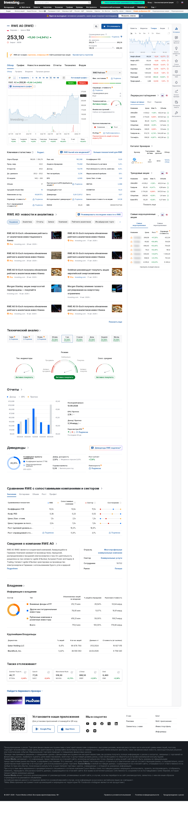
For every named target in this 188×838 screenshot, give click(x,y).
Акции (8, 11)
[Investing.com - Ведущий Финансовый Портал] (14, 2)
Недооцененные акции (160, 11)
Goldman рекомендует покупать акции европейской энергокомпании (88, 272)
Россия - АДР (79, 11)
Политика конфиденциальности (147, 795)
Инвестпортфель (163, 726)
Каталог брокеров (140, 146)
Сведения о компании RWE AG (30, 543)
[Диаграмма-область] (14, 77)
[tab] (13, 339)
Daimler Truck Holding (17, 672)
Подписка (115, 37)
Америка (89, 11)
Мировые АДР (67, 11)
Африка (128, 11)
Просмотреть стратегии (83, 55)
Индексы (143, 28)
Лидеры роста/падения (143, 95)
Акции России (32, 11)
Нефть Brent (135, 56)
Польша (118, 568)
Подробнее (12, 568)
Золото (133, 65)
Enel (104, 672)
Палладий (134, 77)
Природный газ (136, 81)
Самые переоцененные (160, 224)
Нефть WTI (134, 61)
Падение (158, 102)
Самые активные (137, 102)
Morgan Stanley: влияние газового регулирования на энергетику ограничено (85, 290)
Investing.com (80, 277)
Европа (97, 11)
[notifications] (177, 2)
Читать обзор (167, 161)
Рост (149, 102)
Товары (154, 28)
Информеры (161, 732)
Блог (158, 716)
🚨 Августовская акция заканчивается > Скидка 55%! (123, 2)
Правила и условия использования (117, 795)
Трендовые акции (139, 173)
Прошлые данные (43, 72)
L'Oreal (81, 672)
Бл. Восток (106, 11)
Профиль (18, 72)
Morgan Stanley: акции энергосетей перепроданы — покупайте (26, 288)
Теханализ (70, 65)
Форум (82, 65)
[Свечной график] (9, 77)
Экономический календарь (110, 7)
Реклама (130, 721)
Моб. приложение (164, 721)
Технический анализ (22, 330)
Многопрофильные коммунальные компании (110, 551)
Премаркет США (54, 11)
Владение (29, 72)
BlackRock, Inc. (15, 651)
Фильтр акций (129, 7)
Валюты (133, 28)
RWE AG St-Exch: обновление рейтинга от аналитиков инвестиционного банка (27, 237)
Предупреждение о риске (173, 795)
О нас (128, 716)
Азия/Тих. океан (117, 11)
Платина (133, 73)
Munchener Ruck (62, 672)
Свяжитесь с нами (134, 726)
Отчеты (57, 65)
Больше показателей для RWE (108, 152)
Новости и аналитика (38, 65)
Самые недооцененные (139, 224)
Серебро (134, 69)
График (20, 65)
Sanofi (34, 672)
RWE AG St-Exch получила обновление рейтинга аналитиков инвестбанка (88, 235)
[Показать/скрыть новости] (63, 77)
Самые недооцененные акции (143, 216)
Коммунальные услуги (111, 558)
